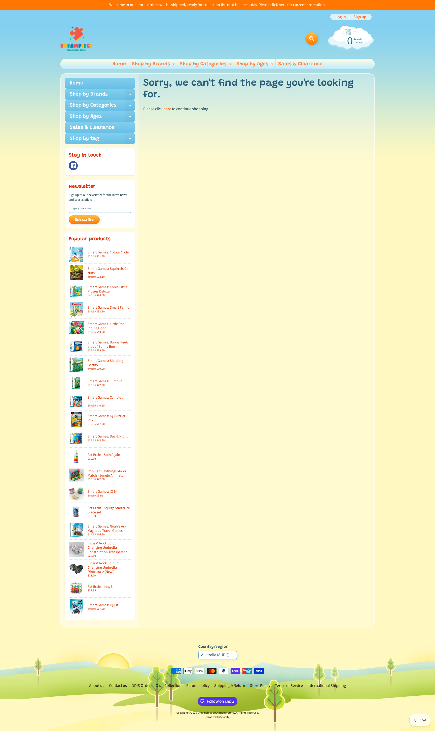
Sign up (359, 17)
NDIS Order (141, 685)
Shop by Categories (206, 65)
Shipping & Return (229, 685)
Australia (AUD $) (215, 655)
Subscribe (84, 220)
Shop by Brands (154, 65)
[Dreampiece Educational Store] (76, 38)
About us (96, 685)
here (167, 109)
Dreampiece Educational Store (216, 713)
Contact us (118, 685)
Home (119, 64)
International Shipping (327, 685)
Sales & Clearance (300, 64)
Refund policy (197, 685)
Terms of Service (289, 685)
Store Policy (260, 685)
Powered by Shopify (217, 717)
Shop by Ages (255, 65)
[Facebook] (73, 165)
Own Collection (169, 685)
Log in (341, 17)
